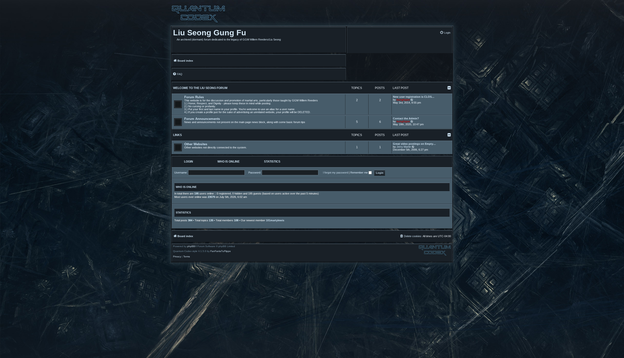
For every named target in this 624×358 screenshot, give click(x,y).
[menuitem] (445, 32)
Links (177, 135)
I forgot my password (335, 172)
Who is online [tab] (228, 161)
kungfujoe (403, 99)
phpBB (191, 246)
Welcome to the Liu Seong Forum (200, 88)
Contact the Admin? (406, 118)
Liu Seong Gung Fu (209, 32)
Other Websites (195, 144)
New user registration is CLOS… (413, 96)
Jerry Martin (404, 146)
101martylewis (275, 220)
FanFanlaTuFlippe (220, 251)
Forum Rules (194, 97)
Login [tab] (188, 161)
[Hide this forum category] (449, 88)
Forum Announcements (202, 119)
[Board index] (198, 14)
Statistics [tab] (272, 161)
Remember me (359, 172)
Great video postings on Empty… (414, 143)
